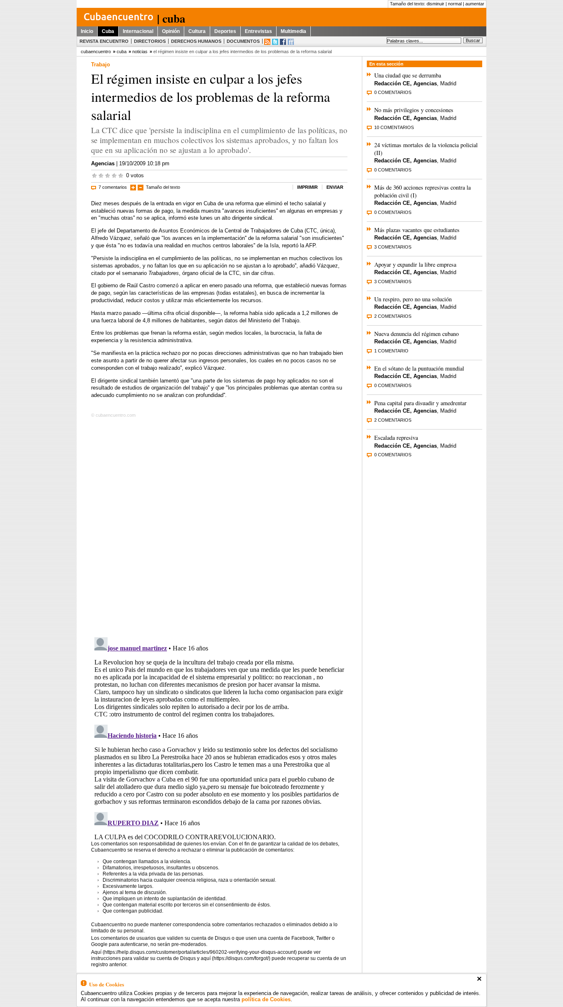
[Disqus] (219, 526)
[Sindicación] (267, 42)
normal (455, 3)
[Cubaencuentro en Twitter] (275, 42)
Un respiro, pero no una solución (413, 299)
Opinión (171, 31)
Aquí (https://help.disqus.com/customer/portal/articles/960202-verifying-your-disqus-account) (194, 952)
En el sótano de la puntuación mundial (419, 368)
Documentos (243, 41)
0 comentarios (392, 92)
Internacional (138, 31)
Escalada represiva (396, 437)
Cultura (197, 31)
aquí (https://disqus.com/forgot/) (235, 958)
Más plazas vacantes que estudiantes (417, 230)
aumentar (474, 3)
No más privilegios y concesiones (413, 110)
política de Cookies (266, 999)
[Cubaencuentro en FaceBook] (283, 42)
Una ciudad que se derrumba (407, 75)
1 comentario (391, 350)
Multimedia (293, 31)
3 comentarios (392, 246)
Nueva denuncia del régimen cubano (416, 334)
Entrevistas (258, 31)
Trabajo (100, 64)
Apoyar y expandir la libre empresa (415, 264)
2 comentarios (392, 316)
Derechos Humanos (196, 41)
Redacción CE (392, 83)
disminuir (435, 3)
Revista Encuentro (104, 41)
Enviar (334, 187)
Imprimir (307, 187)
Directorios (150, 41)
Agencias (103, 163)
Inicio (87, 31)
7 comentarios (113, 187)
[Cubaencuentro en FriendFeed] (291, 42)
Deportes (225, 31)
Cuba (108, 31)
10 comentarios (394, 127)
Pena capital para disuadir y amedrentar (420, 403)
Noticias (140, 51)
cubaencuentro (96, 51)
